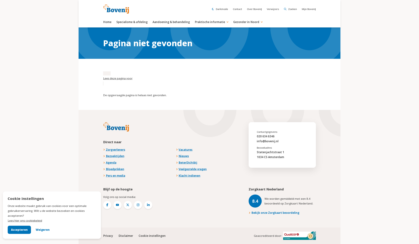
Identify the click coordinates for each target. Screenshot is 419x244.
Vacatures (185, 150)
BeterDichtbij (188, 162)
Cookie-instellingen (152, 236)
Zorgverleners (115, 150)
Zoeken (292, 9)
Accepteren (19, 230)
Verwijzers (273, 9)
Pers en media (115, 176)
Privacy (108, 236)
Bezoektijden (115, 156)
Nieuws (184, 156)
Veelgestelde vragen (193, 169)
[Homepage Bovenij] (116, 9)
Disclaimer (125, 236)
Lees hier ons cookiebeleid (25, 220)
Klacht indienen (189, 176)
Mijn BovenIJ (309, 9)
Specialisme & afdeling (132, 22)
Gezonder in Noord (246, 22)
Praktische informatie (210, 22)
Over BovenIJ (254, 9)
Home (107, 22)
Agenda (111, 162)
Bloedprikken (115, 169)
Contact (237, 9)
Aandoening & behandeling (171, 22)
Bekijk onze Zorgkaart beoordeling (275, 213)
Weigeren (43, 230)
